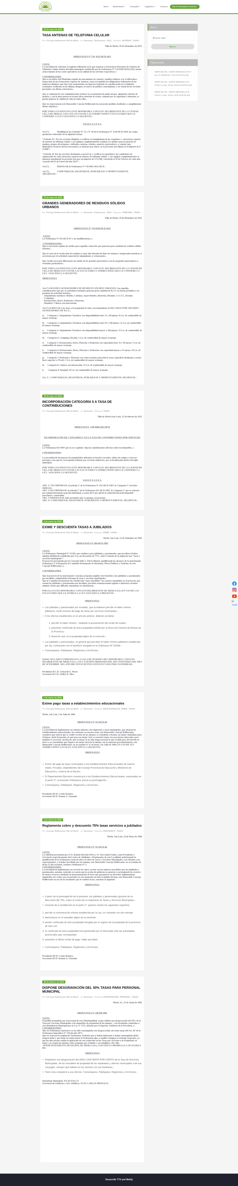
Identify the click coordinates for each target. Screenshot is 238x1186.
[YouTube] (234, 596)
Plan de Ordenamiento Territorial (184, 7)
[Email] (234, 602)
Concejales (134, 7)
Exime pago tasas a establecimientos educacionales (83, 703)
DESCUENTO (109, 831)
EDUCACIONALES (111, 709)
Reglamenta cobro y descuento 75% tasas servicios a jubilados (92, 825)
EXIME (106, 532)
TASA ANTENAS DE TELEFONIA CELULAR (75, 35)
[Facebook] (234, 583)
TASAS (136, 40)
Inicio (105, 7)
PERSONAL (125, 997)
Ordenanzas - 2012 (102, 40)
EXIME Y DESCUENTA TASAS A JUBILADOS (77, 527)
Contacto (164, 7)
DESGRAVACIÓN (110, 997)
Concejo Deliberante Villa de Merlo (62, 40)
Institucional (118, 7)
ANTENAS (126, 40)
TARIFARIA (127, 212)
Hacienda (88, 40)
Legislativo (149, 7)
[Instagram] (234, 590)
